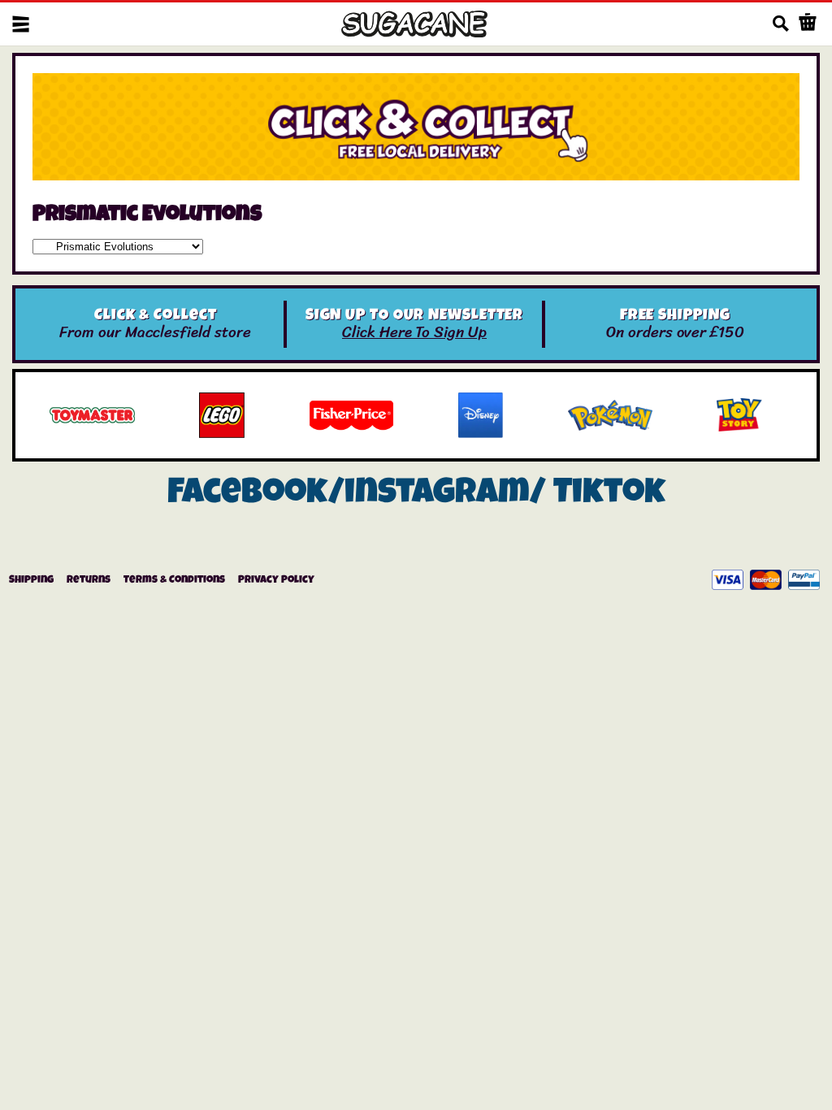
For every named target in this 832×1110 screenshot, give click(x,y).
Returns (88, 580)
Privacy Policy (276, 580)
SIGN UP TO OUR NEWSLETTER (415, 316)
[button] (20, 24)
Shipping (31, 580)
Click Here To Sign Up (414, 332)
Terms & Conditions (174, 580)
